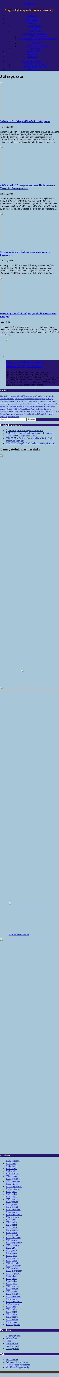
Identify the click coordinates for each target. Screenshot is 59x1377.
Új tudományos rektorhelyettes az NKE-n (24, 430)
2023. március (12, 1258)
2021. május (11, 1312)
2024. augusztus (13, 1217)
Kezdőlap (32, 15)
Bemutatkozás (32, 18)
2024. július (11, 1219)
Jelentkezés (32, 69)
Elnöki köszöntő (35, 26)
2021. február (12, 1319)
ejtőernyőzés (4, 401)
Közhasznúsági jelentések (38, 46)
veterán (20, 414)
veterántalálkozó (13, 417)
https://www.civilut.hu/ (19, 934)
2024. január (11, 1232)
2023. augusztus (13, 1245)
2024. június (11, 1222)
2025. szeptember (14, 1186)
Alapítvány (32, 56)
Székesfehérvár (38, 412)
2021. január (11, 1322)
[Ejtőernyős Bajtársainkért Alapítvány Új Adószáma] (27, 356)
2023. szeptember (14, 1242)
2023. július (11, 1248)
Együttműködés (49, 396)
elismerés (12, 401)
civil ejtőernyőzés (37, 396)
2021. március (12, 1317)
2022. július (11, 1276)
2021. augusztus (13, 1304)
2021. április (11, 1314)
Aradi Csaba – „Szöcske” (35, 64)
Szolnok (30, 412)
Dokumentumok (13, 1336)
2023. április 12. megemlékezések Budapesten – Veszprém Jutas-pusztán (27, 187)
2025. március (12, 1199)
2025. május (11, 1194)
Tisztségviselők (35, 31)
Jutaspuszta (25, 404)
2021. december (13, 1294)
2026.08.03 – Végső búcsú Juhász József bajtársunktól (30, 443)
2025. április (11, 1196)
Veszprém (14, 414)
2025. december (13, 1179)
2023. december (13, 1235)
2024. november (13, 1209)
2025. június (11, 1191)
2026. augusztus (13, 1161)
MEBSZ (16, 409)
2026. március (12, 1173)
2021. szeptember (14, 1301)
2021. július (11, 1306)
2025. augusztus (13, 1189)
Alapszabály (38, 43)
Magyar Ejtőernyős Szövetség (29, 406)
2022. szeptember (14, 1271)
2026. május (11, 1168)
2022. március (12, 1286)
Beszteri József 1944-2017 (35, 66)
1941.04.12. (4, 396)
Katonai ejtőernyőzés (45, 404)
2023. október (12, 1240)
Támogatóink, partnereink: (35, 33)
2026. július (11, 1163)
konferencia (4, 406)
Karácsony (33, 404)
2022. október (12, 1268)
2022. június (11, 1278)
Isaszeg (18, 404)
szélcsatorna (48, 412)
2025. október (12, 1184)
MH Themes (44, 1372)
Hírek (8, 1341)
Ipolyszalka (11, 404)
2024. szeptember (14, 1214)
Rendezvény (42, 409)
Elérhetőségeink (32, 20)
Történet (35, 28)
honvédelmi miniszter (40, 401)
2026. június (11, 1166)
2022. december (13, 1263)
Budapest (27, 396)
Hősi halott (51, 401)
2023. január (11, 1260)
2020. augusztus (13, 1324)
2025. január (11, 1204)
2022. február (12, 1289)
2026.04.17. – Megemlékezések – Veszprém (25, 121)
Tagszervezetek (32, 51)
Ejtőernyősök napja (46, 399)
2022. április (11, 1283)
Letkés (16, 406)
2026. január (11, 1176)
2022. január (11, 1291)
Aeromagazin (13, 396)
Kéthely (11, 406)
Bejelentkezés (12, 1359)
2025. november (13, 1181)
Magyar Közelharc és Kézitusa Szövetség (38, 38)
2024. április (11, 1227)
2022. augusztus (13, 1273)
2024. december (13, 1207)
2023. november (13, 1237)
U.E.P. (32, 59)
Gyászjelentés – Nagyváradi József (21, 435)
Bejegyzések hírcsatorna (17, 1362)
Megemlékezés (25, 409)
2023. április (11, 1255)
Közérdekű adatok (35, 41)
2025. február (12, 1202)
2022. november (13, 1265)
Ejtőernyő (3, 399)
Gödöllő (29, 401)
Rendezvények (32, 54)
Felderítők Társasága (38, 36)
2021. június (11, 1309)
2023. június (11, 1250)
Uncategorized (12, 1348)
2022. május (11, 1281)
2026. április (11, 1171)
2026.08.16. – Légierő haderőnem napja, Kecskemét (29, 433)
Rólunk (32, 23)
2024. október (12, 1212)
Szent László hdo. (20, 412)
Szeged (11, 412)
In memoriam (12, 1343)
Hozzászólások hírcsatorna (18, 1365)
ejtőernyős (10, 399)
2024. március (12, 1230)
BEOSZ (21, 396)
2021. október (12, 1299)
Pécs (36, 409)
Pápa (32, 409)
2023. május (11, 1253)
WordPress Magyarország (17, 1367)
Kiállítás (55, 404)
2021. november (13, 1296)
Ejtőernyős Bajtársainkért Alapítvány (27, 399)
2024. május (11, 1225)
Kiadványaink (35, 49)
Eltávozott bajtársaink (32, 61)
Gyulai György (21, 401)
